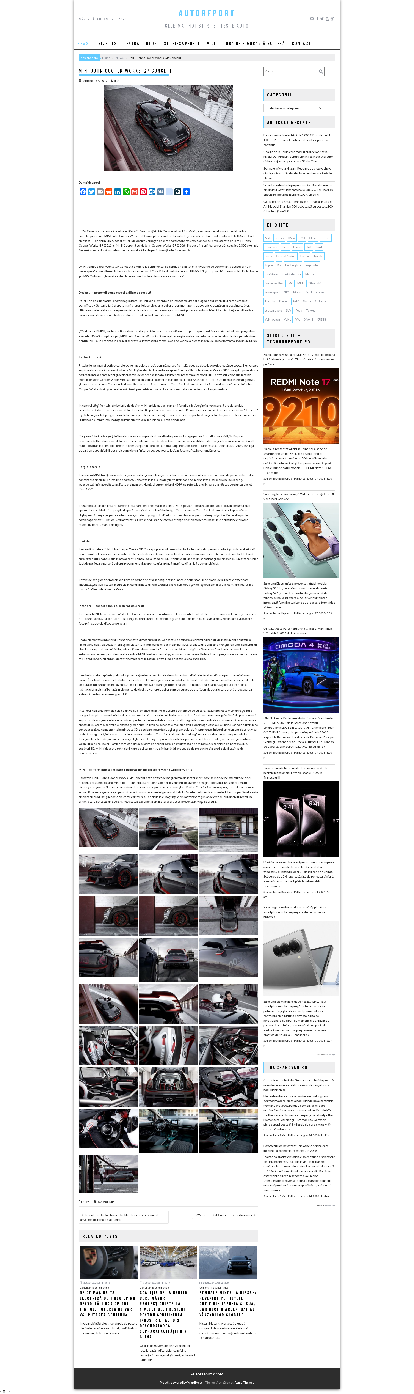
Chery (313, 238)
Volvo (287, 319)
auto (116, 80)
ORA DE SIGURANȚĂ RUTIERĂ (255, 43)
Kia (279, 265)
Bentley (279, 238)
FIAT (309, 247)
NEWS (83, 43)
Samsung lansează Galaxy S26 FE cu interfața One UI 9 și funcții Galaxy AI (298, 496)
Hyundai (318, 256)
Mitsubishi (314, 283)
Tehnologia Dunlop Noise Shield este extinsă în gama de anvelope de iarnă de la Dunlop (119, 1217)
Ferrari (297, 247)
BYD (302, 238)
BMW (291, 238)
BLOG (151, 43)
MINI (112, 1202)
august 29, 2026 (91, 1282)
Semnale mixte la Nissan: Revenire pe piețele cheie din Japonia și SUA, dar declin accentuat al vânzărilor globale (298, 173)
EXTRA (133, 43)
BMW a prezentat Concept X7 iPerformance (223, 1215)
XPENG (321, 319)
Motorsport (272, 292)
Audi (268, 238)
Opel (309, 292)
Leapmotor (312, 265)
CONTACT (301, 43)
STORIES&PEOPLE (182, 43)
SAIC (296, 301)
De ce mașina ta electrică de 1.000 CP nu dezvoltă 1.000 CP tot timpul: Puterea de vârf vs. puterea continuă (297, 139)
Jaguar (269, 265)
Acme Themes (244, 1382)
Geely (268, 256)
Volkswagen (272, 319)
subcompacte (273, 310)
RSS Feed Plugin (330, 1055)
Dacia (285, 247)
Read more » (271, 472)
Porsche (270, 301)
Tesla (298, 310)
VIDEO (213, 43)
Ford (319, 247)
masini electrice (291, 274)
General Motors (286, 256)
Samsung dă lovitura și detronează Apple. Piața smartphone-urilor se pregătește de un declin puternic (294, 912)
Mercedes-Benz (274, 283)
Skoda (307, 301)
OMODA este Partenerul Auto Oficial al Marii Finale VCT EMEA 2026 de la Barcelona (298, 631)
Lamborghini (293, 265)
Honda (304, 256)
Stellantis (320, 301)
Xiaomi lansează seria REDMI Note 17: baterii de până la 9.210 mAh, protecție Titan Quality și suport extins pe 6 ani (299, 359)
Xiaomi (308, 319)
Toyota (310, 310)
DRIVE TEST (108, 43)
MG (291, 283)
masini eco (271, 274)
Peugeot (321, 292)
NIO (286, 292)
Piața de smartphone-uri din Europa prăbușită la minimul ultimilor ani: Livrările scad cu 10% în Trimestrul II (295, 772)
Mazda (309, 274)
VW (297, 319)
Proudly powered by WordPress (181, 1382)
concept (103, 1202)
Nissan (297, 292)
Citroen (325, 238)
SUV (288, 310)
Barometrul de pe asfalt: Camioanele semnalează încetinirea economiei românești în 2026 (296, 1148)
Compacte (271, 247)
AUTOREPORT (207, 13)
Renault (284, 301)
